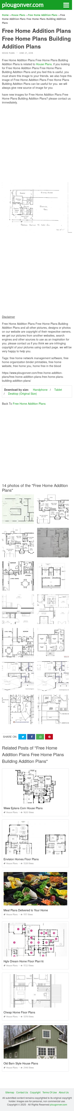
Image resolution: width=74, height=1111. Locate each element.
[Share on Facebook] (31, 737)
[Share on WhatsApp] (40, 737)
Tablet (58, 390)
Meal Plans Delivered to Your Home (26, 910)
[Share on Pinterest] (49, 737)
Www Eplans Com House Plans (23, 808)
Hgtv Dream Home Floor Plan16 (24, 961)
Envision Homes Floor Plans (21, 859)
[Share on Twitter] (22, 737)
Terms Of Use (49, 1092)
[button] (66, 4)
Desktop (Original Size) (22, 393)
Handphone (40, 390)
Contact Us (22, 1092)
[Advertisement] (37, 144)
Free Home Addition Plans (29, 403)
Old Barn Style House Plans (21, 1063)
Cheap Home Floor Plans (19, 1012)
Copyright (35, 1092)
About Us (64, 1092)
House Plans (8, 53)
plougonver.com (23, 4)
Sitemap (9, 1092)
